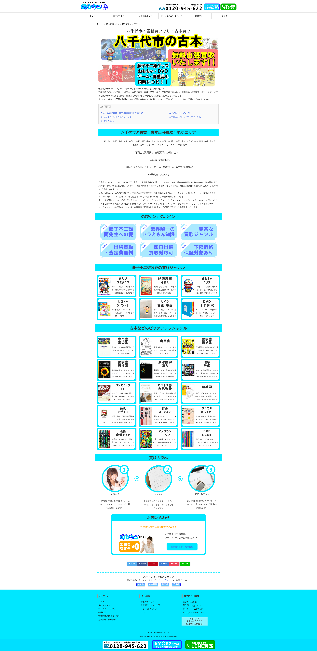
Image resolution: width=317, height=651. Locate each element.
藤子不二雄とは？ (191, 601)
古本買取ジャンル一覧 (150, 605)
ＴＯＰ (101, 601)
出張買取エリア (113, 24)
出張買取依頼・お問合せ (182, 547)
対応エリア (167, 580)
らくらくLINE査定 (148, 609)
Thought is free (172, 636)
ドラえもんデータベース (194, 612)
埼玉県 (165, 584)
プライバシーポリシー (108, 609)
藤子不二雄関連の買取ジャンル (116, 117)
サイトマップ (104, 605)
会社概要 (102, 612)
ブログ (143, 612)
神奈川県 (153, 584)
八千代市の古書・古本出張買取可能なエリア (122, 113)
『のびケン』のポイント (181, 113)
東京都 (141, 584)
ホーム (101, 24)
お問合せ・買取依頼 (107, 619)
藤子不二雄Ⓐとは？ (192, 605)
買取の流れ (107, 121)
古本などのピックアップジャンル (185, 117)
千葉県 (126, 24)
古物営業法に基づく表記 (109, 616)
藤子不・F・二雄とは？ (193, 609)
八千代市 (137, 24)
